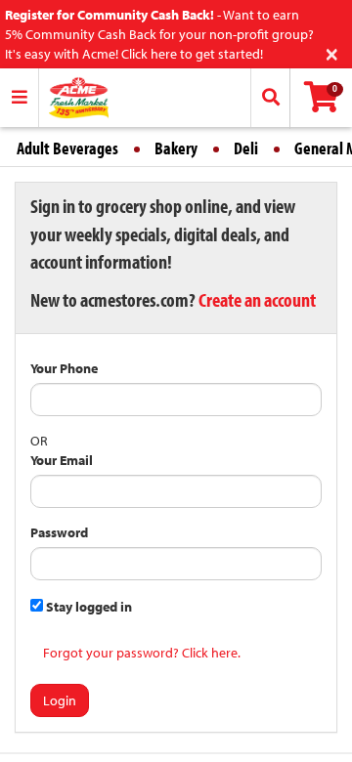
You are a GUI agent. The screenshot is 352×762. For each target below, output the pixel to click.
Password (59, 532)
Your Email (61, 460)
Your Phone (64, 368)
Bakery (176, 148)
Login (59, 700)
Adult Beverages (67, 148)
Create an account (257, 299)
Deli (246, 148)
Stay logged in (87, 606)
